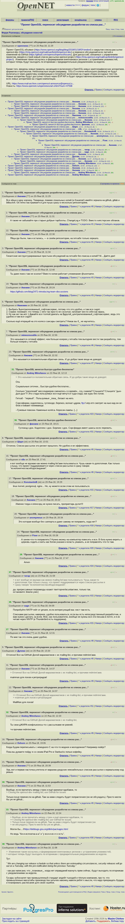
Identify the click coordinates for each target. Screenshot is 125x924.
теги (93, 5)
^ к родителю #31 (85, 432)
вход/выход (80, 20)
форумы (10, 20)
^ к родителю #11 (85, 706)
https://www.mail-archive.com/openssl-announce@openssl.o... (43, 83)
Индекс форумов (94, 892)
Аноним (76, 101)
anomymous (102, 136)
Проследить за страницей (15, 921)
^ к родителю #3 (86, 277)
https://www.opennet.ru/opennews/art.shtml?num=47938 (44, 86)
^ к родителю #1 (86, 224)
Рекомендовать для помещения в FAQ (72, 892)
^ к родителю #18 (85, 525)
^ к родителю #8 (86, 472)
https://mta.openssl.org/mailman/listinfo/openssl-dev (45, 52)
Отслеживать (118, 36)
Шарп (75, 127)
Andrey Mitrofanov (84, 122)
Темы (103, 892)
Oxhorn (75, 165)
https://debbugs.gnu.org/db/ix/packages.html (46, 829)
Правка (98, 90)
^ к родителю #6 (86, 345)
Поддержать (103, 921)
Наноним (76, 115)
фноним (86, 124)
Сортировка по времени (110, 184)
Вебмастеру (117, 921)
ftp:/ (83, 403)
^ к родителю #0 (86, 206)
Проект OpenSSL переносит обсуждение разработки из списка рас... (39, 101)
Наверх (98, 206)
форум (85, 5)
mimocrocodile (85, 117)
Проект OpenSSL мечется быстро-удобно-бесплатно (50, 122)
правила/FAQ (27, 20)
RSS (116, 20)
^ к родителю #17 (85, 508)
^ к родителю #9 (86, 681)
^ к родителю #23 (85, 414)
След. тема (120, 892)
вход (96, 1)
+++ (78, 5)
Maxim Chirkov (116, 918)
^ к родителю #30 (85, 837)
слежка (98, 20)
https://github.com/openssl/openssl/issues (50, 54)
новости (70, 5)
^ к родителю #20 (85, 548)
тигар (87, 149)
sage (86, 152)
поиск (45, 20)
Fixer (105, 140)
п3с (80, 129)
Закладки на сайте (11, 918)
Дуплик (75, 156)
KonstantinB (90, 131)
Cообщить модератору (114, 90)
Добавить (91, 921)
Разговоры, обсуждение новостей (25, 33)
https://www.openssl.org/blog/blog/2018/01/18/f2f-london (62, 49)
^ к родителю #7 (86, 363)
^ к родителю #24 (85, 566)
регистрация (104, 1)
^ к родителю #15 (85, 490)
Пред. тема (110, 892)
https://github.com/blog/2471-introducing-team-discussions (39, 291)
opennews (22, 46)
